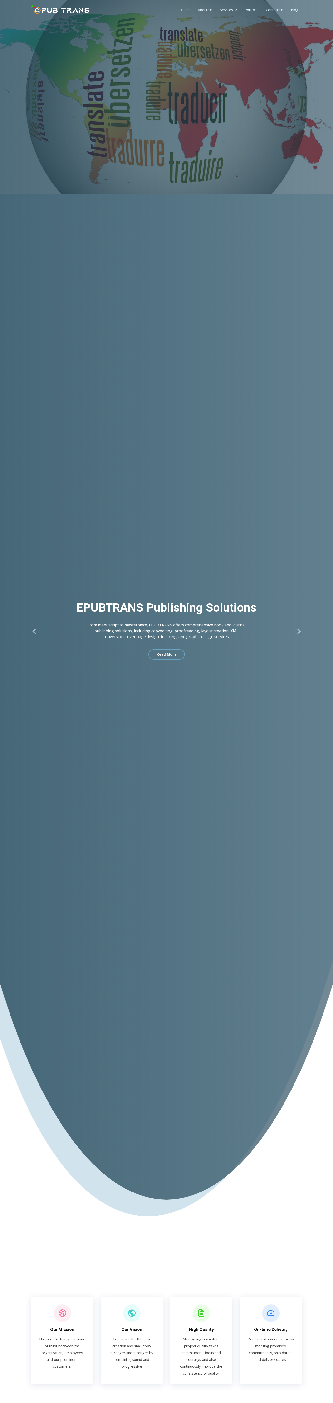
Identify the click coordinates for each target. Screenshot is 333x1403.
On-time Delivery (271, 1329)
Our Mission (62, 1329)
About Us (205, 10)
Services (226, 10)
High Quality (201, 1329)
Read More (166, 654)
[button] (34, 631)
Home (186, 10)
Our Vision (131, 1329)
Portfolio (252, 10)
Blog (294, 10)
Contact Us (275, 10)
